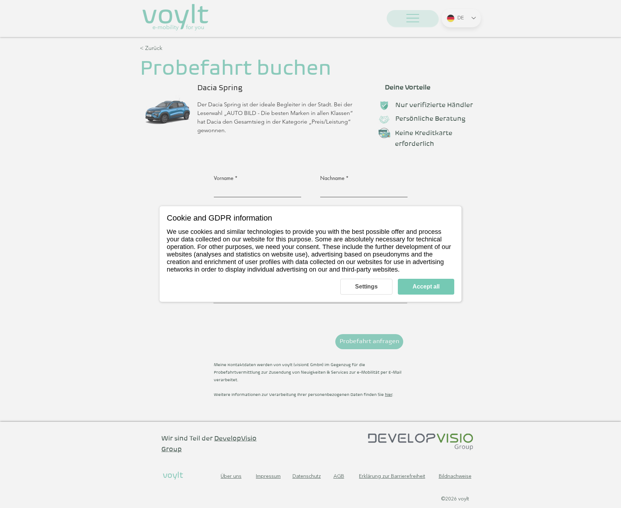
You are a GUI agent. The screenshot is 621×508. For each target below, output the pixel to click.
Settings (366, 286)
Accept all (426, 286)
